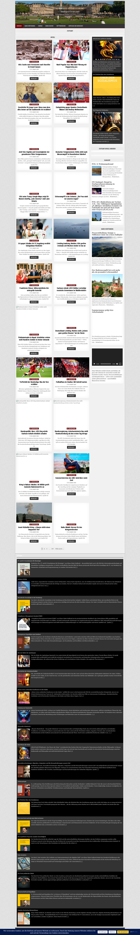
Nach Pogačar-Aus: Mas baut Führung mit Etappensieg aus (71, 65)
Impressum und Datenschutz (76, 26)
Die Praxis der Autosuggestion (27, 892)
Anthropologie (22, 744)
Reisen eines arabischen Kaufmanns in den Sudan (33, 653)
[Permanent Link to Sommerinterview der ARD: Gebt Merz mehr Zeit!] (71, 463)
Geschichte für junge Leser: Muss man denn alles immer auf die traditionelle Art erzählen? (34, 108)
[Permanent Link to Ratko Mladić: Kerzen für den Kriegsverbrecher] (71, 513)
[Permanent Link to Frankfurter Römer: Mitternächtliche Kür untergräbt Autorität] (34, 273)
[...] (94, 70)
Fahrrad (40, 26)
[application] (107, 357)
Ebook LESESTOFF (49, 26)
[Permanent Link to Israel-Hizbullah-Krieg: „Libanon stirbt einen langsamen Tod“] (34, 513)
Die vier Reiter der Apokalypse (27, 616)
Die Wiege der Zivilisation (100, 74)
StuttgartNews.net (70, 11)
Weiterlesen (34, 78)
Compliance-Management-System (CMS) (30, 579)
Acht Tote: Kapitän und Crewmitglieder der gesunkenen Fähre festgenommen (34, 153)
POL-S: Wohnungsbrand (102, 164)
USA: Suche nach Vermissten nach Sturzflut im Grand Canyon (34, 65)
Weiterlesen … (116, 176)
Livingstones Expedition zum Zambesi (29, 597)
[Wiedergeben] (94, 364)
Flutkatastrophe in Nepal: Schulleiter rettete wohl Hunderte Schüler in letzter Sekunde (34, 338)
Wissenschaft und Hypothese (26, 855)
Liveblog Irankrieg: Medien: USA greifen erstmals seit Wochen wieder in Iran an (71, 244)
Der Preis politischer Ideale (26, 836)
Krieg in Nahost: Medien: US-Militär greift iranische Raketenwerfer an (34, 485)
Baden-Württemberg (30, 26)
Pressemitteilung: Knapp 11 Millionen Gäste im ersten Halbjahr (107, 233)
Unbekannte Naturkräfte (25, 671)
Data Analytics (22, 818)
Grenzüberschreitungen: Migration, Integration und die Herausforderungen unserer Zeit (44, 726)
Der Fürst (20, 910)
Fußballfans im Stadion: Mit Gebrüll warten (71, 382)
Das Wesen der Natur (24, 708)
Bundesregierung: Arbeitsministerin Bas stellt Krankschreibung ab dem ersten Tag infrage (71, 432)
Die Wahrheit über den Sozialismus (103, 38)
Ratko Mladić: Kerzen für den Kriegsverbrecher (71, 528)
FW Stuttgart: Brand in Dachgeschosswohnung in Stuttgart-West (103, 184)
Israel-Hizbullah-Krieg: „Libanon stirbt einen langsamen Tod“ (34, 528)
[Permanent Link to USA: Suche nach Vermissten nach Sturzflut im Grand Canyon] (34, 50)
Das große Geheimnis (24, 689)
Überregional (34, 62)
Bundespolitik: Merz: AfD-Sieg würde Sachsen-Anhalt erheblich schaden (34, 432)
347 (53, 549)
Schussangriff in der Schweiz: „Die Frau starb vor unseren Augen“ (71, 197)
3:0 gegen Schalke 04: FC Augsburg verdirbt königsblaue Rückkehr (34, 244)
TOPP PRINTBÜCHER (61, 26)
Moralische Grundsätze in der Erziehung (30, 561)
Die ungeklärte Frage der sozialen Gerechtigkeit (32, 800)
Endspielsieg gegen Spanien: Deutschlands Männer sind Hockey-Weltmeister (71, 108)
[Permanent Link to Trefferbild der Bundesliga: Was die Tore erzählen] (34, 367)
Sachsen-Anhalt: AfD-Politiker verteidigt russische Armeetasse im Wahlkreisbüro (71, 289)
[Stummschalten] (117, 364)
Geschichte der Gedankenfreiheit (27, 634)
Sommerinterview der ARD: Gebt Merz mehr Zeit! (71, 479)
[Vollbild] (120, 364)
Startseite (19, 26)
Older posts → (59, 549)
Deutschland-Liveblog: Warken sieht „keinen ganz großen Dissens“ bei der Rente (71, 332)
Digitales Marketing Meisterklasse (28, 873)
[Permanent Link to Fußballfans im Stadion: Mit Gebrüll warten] (71, 367)
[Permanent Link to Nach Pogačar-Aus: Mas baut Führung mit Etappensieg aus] (71, 50)
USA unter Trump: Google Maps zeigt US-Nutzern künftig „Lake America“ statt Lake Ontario (34, 198)
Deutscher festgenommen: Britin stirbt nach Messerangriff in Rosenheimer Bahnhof (71, 153)
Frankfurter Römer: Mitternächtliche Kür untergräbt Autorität (34, 289)
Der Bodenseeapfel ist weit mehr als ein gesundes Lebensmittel (106, 271)
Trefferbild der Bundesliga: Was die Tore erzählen (34, 383)
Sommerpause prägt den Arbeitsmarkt (102, 311)
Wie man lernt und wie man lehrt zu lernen (30, 781)
